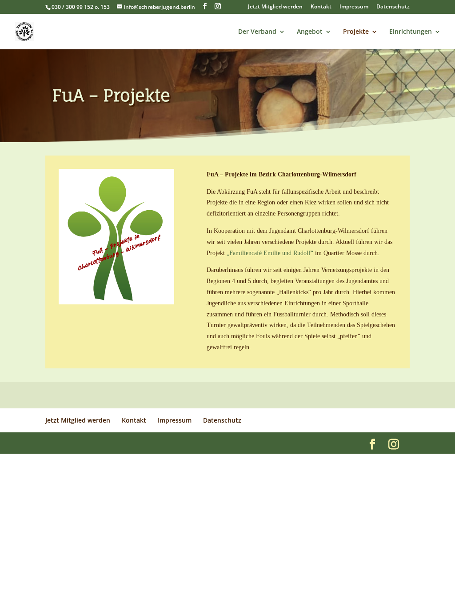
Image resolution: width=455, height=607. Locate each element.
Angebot (310, 32)
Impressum (353, 7)
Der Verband (257, 32)
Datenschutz (393, 7)
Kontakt (321, 7)
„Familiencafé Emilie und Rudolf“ (270, 253)
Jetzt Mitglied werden (275, 7)
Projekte (356, 32)
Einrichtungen (410, 32)
